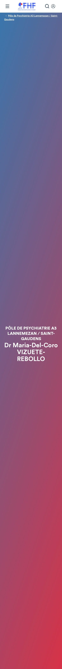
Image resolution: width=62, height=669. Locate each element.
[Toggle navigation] (7, 6)
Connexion (55, 6)
